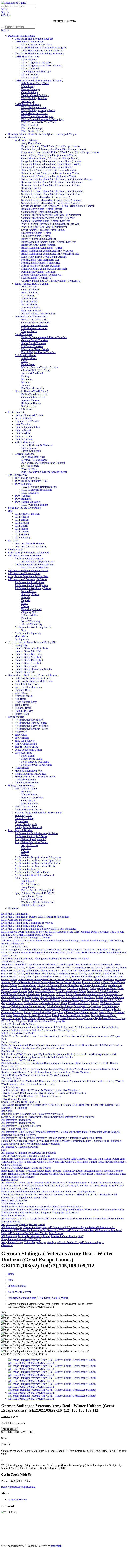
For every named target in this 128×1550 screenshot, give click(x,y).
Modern (25, 382)
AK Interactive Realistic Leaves (31, 728)
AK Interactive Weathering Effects (33, 588)
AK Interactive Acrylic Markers (24, 555)
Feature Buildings (30, 89)
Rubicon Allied (23, 433)
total (56, 1545)
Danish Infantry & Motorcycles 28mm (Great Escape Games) (53, 149)
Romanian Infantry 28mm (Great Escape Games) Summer (51, 182)
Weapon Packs (29, 331)
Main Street (27, 86)
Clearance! (13, 908)
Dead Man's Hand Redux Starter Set (34, 38)
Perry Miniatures (23, 424)
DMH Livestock (30, 77)
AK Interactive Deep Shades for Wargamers (38, 857)
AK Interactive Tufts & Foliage (31, 722)
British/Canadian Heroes (34, 394)
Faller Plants (27, 755)
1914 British (21, 525)
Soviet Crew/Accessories (34, 325)
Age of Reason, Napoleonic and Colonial (43, 462)
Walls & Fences (29, 794)
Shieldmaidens (29, 358)
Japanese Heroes (30, 400)
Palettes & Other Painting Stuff (37, 890)
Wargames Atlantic (24, 453)
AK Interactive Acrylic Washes (31, 836)
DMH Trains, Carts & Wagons (37, 116)
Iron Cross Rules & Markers (29, 543)
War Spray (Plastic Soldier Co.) (37, 902)
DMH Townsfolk (30, 68)
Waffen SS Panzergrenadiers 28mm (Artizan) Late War (50, 223)
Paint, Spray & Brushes (20, 830)
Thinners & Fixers (30, 615)
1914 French (21, 528)
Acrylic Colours (29, 845)
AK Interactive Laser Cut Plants (31, 725)
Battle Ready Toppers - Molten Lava (34, 681)
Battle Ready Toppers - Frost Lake (33, 678)
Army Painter (28, 887)
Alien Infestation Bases (27, 684)
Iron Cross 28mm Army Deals (30, 546)
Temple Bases (22, 704)
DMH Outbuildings (31, 128)
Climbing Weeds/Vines (27, 782)
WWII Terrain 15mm (26, 806)
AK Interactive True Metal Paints (32, 872)
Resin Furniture (29, 803)
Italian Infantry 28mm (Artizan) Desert (41, 208)
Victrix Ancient (29, 448)
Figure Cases (21, 821)
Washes (25, 606)
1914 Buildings (23, 537)
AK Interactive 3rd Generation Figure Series (38, 860)
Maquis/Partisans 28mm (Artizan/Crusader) (44, 268)
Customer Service (17, 1499)
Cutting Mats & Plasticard (28, 827)
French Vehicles (29, 301)
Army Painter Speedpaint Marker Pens (28, 576)
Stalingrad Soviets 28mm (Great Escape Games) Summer (51, 200)
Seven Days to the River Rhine (24, 507)
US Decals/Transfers (32, 346)
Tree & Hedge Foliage (26, 746)
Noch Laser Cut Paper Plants (36, 764)
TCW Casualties (30, 492)
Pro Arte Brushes (30, 884)
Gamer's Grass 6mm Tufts (28, 663)
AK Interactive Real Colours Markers (34, 564)
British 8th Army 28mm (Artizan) (38, 244)
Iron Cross (13, 540)
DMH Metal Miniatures (27, 56)
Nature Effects (28, 591)
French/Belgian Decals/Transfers (38, 352)
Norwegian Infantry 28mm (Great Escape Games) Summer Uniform (57, 179)
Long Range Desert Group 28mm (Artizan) (44, 256)
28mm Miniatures (17, 137)
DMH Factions (29, 59)
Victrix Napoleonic (31, 450)
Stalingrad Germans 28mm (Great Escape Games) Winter (51, 194)
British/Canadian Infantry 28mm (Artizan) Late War (48, 241)
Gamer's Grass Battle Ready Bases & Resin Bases (31, 1537)
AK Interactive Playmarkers (29, 558)
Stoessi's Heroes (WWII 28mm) (31, 391)
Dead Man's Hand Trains (34, 113)
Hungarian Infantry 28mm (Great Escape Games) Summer (52, 161)
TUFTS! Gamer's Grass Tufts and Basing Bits (32, 642)
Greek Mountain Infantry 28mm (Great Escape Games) (50, 158)
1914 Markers (22, 534)
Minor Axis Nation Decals (35, 349)
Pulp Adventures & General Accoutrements (44, 471)
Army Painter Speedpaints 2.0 (30, 839)
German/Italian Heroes (33, 397)
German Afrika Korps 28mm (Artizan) (41, 211)
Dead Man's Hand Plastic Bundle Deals (42, 50)
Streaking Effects (30, 594)
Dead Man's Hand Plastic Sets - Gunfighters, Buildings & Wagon (42, 134)
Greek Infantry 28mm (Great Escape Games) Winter (48, 155)
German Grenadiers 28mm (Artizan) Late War (45, 220)
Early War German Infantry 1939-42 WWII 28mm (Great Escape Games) (60, 152)
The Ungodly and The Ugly (36, 71)
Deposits (25, 600)
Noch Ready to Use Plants (35, 761)
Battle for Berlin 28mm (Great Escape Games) (45, 197)
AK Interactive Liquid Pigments (31, 585)
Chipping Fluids (29, 612)
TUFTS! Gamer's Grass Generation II (98, 1534)
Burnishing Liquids (31, 609)
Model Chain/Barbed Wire (28, 770)
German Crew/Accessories (35, 322)
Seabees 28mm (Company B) (36, 277)
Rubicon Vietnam (24, 439)
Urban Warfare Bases (26, 701)
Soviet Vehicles (29, 298)
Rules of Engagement (95, 1528)
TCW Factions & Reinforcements (39, 486)
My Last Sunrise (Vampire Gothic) (39, 367)
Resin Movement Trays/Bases (30, 773)
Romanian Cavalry (31, 188)
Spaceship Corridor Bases (28, 687)
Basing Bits (21, 645)
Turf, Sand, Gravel (24, 740)
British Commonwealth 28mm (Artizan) (42, 247)
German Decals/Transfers (34, 340)
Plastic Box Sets (16, 412)
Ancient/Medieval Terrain (28, 809)
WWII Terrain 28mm (26, 788)
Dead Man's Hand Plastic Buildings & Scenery (39, 53)
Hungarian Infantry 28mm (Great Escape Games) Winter (51, 164)
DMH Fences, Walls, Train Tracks (39, 122)
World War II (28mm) (26, 140)
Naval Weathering (30, 621)
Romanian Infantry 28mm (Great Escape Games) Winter (50, 185)
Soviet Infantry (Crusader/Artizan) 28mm (43, 229)
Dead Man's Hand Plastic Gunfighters (45, 1525)
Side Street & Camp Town (35, 83)
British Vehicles (29, 292)
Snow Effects (22, 737)
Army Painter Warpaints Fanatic (31, 842)
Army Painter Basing (26, 743)
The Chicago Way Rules (27, 477)
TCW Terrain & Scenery (28, 501)
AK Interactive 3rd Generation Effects (35, 866)
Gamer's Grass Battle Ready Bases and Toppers (33, 675)
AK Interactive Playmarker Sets (38, 561)
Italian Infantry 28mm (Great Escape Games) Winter (48, 176)
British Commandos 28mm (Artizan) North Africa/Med (50, 253)
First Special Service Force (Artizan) (40, 265)
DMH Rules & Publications (29, 41)
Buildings (26, 791)
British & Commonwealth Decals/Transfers (44, 337)
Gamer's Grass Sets (25, 672)
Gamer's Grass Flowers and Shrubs (33, 669)
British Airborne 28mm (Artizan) (38, 238)
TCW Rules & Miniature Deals (31, 480)
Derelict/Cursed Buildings (35, 95)
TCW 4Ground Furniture (34, 504)
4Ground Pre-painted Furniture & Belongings (38, 812)
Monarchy (26, 379)
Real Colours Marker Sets (34, 567)
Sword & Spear (16, 549)
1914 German (22, 531)
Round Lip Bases (24, 710)
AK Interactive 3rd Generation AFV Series (37, 863)
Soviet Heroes (28, 406)
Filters (24, 603)
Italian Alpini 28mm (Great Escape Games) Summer (48, 170)
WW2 (24, 361)
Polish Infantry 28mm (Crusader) (38, 271)
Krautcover (20, 731)
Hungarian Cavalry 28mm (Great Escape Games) (47, 167)
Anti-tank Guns (29, 286)
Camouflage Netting (25, 779)
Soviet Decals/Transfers (33, 343)
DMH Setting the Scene (33, 107)
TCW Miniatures (23, 483)
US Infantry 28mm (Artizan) (36, 235)
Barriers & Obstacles (32, 797)
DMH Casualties (30, 74)
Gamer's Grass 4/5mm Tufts (29, 660)
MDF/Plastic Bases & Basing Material (35, 776)
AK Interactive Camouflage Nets (38, 313)
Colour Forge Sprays (32, 899)
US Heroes (27, 409)
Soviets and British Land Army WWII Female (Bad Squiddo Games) (57, 205)
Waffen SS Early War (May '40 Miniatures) (44, 226)
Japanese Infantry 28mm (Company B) (41, 274)
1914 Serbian (22, 519)
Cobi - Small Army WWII (28, 1540)
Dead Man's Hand (95, 1525)
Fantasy (25, 376)
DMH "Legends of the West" (36, 62)
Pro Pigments (22, 639)
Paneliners (26, 618)
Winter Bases (21, 693)
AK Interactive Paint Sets (28, 869)
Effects (25, 854)
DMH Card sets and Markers (36, 44)
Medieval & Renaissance (34, 459)
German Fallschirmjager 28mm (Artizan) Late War (47, 217)
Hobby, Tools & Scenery (21, 785)
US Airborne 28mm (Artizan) (36, 232)
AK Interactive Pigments (28, 633)
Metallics (26, 848)
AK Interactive (29, 881)
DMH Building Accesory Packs (38, 110)
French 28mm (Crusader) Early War (40, 259)
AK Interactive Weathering (62, 1534)
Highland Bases (23, 690)
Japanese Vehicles (30, 307)
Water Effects (22, 767)
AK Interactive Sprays (33, 905)
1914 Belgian (22, 522)
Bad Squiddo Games (25, 355)
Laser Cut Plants (23, 752)
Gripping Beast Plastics (27, 421)
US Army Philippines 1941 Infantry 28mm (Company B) (51, 280)
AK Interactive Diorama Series (24, 573)
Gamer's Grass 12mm (26, 666)
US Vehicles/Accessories (34, 328)
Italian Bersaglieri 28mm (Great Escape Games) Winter (50, 173)
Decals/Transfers (23, 334)
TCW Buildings (23, 498)
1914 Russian (22, 516)
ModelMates (21, 636)
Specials (25, 597)
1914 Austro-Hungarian (27, 513)
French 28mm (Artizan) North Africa (40, 262)
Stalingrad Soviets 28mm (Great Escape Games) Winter (50, 203)
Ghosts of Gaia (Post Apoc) (35, 370)
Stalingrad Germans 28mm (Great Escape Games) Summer (52, 191)
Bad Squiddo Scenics (32, 388)
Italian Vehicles (29, 304)
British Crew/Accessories (34, 319)
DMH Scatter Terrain (32, 131)
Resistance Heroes (31, 403)
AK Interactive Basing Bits (29, 719)
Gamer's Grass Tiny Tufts (28, 654)
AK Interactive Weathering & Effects (27, 579)
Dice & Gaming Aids (26, 824)
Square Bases (22, 713)
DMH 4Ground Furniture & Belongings (42, 119)
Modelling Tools (23, 815)
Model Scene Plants (31, 758)
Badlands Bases (23, 707)
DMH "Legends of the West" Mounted (41, 65)
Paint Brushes (22, 878)
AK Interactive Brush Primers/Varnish (35, 875)
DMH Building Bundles (34, 98)
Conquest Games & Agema (29, 415)
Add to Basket (9, 1429)
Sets (23, 630)
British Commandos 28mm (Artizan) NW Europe (47, 250)
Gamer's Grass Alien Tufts (28, 651)
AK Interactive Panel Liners (29, 582)
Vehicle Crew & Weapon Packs (31, 316)
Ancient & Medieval (32, 373)
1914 (10, 510)
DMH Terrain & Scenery (28, 104)
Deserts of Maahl (24, 695)
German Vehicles (30, 289)
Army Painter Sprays (32, 896)
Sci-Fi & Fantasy (30, 465)
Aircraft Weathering (31, 624)
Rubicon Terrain (23, 436)
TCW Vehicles (22, 495)
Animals (25, 385)
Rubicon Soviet (23, 430)
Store (11, 1279)
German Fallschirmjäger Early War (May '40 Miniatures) (51, 214)
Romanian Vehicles (31, 310)
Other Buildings (29, 92)
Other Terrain (28, 800)
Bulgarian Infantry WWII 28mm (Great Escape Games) (50, 146)
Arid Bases (20, 698)
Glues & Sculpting (24, 818)
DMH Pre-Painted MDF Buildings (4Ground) (39, 80)
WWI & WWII (29, 468)
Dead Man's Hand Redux (21, 35)
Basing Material (16, 716)
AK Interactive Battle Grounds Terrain (28, 570)
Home (11, 1273)
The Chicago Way (17, 474)
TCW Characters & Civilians (36, 489)
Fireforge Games (23, 418)
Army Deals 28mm (31, 143)
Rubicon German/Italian (27, 427)
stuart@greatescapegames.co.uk (18, 1486)
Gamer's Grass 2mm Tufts (28, 657)
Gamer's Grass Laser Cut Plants (31, 648)
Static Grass (21, 734)
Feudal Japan (28, 364)
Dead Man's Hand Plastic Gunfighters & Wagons (40, 47)
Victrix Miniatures (24, 442)
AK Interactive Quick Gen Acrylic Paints (36, 833)
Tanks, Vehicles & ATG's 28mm (31, 283)
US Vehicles (27, 295)
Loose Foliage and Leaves (28, 749)
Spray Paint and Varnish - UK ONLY (34, 893)
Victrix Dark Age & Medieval (37, 445)
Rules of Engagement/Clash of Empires (29, 552)
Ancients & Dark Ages (33, 456)
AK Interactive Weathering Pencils (33, 627)
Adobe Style (27, 101)
